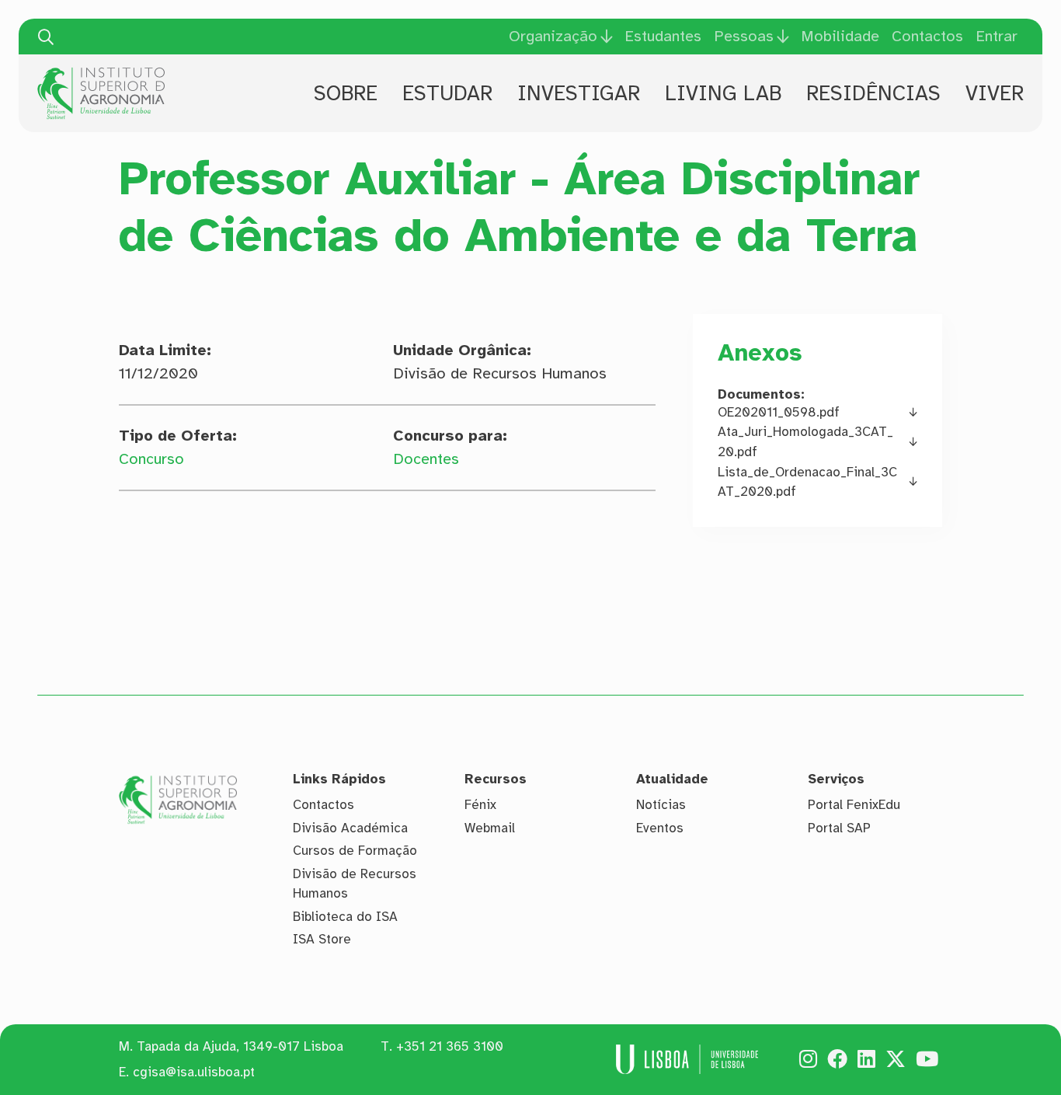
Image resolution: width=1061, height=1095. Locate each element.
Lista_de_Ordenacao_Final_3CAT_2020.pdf (807, 482)
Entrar (997, 36)
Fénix (480, 805)
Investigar (578, 93)
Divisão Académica (350, 828)
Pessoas (744, 36)
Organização (553, 36)
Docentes (426, 459)
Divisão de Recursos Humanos (354, 884)
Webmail (489, 828)
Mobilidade (840, 36)
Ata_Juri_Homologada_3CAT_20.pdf (805, 442)
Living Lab (723, 93)
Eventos (660, 828)
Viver (994, 93)
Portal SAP (839, 828)
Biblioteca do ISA (345, 916)
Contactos (927, 36)
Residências (873, 93)
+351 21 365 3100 (449, 1046)
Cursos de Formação (355, 850)
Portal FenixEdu (854, 805)
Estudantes (662, 36)
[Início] (101, 73)
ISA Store (322, 939)
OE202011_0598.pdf (779, 412)
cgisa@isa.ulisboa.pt (194, 1072)
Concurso (151, 459)
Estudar (447, 93)
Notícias (661, 805)
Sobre (345, 93)
